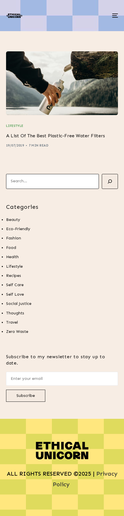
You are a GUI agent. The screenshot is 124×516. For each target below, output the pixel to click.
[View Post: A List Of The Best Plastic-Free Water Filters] (62, 83)
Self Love (15, 294)
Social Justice (18, 303)
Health (12, 256)
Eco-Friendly (18, 228)
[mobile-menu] (114, 15)
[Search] (110, 181)
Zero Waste (17, 331)
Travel (12, 322)
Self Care (15, 284)
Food (11, 247)
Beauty (13, 219)
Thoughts (15, 313)
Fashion (13, 238)
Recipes (13, 275)
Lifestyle (14, 125)
